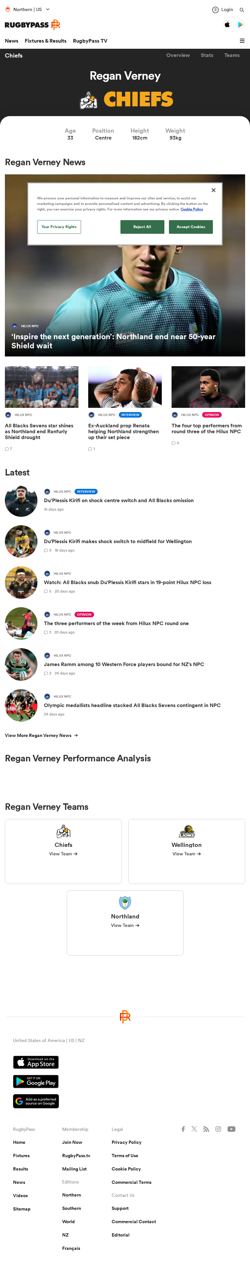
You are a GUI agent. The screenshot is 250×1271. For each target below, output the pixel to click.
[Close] (213, 190)
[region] (125, 214)
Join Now (72, 1142)
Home (19, 1142)
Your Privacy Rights (59, 226)
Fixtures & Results (45, 40)
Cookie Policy (126, 1169)
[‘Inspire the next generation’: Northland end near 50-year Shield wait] (125, 265)
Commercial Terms (131, 1182)
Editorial (121, 1235)
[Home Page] (32, 25)
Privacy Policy (127, 1142)
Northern (71, 1195)
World (68, 1221)
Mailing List (74, 1169)
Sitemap (22, 1209)
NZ (65, 1235)
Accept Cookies (191, 226)
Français (71, 1248)
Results (20, 1169)
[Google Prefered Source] (125, 1102)
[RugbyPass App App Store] (125, 1063)
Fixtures (21, 1155)
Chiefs (13, 55)
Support (120, 1208)
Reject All (142, 226)
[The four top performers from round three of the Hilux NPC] (208, 409)
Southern (71, 1208)
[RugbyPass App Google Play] (125, 1082)
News (11, 40)
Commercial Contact (134, 1221)
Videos (20, 1195)
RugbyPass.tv (76, 1155)
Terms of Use (125, 1155)
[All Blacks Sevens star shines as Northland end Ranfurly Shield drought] (41, 409)
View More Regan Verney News (38, 735)
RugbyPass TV (90, 40)
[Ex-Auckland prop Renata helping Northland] (125, 409)
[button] (243, 41)
